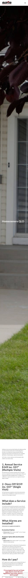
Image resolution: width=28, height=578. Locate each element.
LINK (3, 538)
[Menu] (25, 3)
